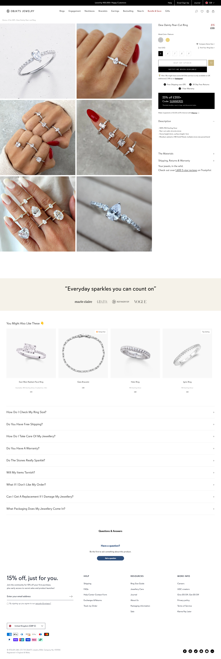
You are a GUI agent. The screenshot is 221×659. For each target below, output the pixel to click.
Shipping (87, 583)
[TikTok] (196, 651)
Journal (134, 594)
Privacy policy (183, 600)
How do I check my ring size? (26, 412)
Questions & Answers (110, 531)
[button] (211, 63)
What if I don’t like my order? (26, 484)
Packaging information (140, 606)
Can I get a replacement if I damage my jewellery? (39, 496)
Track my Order (90, 606)
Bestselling (128, 11)
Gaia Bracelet (83, 382)
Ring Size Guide (137, 583)
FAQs (86, 589)
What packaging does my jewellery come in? (35, 509)
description (164, 121)
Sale (132, 611)
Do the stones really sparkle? (25, 460)
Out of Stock (183, 63)
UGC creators (183, 589)
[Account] (207, 11)
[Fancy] (212, 651)
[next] (217, 359)
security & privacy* (43, 603)
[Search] (196, 11)
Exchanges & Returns (93, 600)
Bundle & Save (154, 11)
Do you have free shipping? (24, 424)
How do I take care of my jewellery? (30, 436)
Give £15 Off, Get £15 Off (188, 594)
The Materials (165, 153)
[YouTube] (207, 651)
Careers (180, 583)
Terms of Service (184, 606)
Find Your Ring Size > (207, 48)
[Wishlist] (202, 11)
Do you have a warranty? (22, 448)
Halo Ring (135, 382)
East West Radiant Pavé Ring (31, 382)
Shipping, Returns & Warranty (174, 160)
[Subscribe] (70, 596)
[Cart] (213, 11)
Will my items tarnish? (20, 472)
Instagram (179, 78)
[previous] (4, 359)
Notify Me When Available (183, 69)
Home (4, 20)
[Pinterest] (201, 651)
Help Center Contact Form (95, 594)
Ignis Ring (187, 382)
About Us (135, 600)
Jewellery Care (137, 589)
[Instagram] (190, 651)
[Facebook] (185, 651)
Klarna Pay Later (184, 611)
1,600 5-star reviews (186, 170)
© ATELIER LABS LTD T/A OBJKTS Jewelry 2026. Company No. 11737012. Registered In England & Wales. (34, 651)
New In (140, 11)
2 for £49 (11, 20)
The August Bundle (90, 3)
